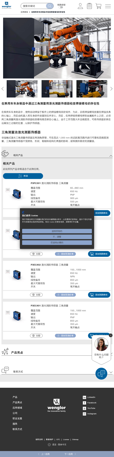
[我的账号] (80, 8)
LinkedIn (91, 397)
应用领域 (24, 12)
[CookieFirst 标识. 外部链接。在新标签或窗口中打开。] (23, 212)
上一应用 (45, 454)
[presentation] (2, 89)
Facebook (91, 403)
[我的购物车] (98, 8)
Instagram (91, 414)
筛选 (26, 176)
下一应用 (68, 454)
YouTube (91, 408)
